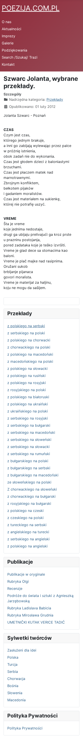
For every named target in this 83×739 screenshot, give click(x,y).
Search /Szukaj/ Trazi (19, 57)
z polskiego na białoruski (28, 397)
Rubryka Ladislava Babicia (29, 608)
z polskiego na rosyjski (26, 382)
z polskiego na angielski (27, 546)
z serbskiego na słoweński (29, 439)
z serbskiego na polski (26, 333)
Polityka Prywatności (24, 728)
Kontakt (8, 64)
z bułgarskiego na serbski (28, 468)
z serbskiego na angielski (28, 539)
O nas (6, 22)
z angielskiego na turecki (28, 532)
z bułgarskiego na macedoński (32, 475)
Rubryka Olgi (18, 581)
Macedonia (16, 700)
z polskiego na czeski (25, 510)
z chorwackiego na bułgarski (31, 496)
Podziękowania (14, 50)
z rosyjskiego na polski (26, 390)
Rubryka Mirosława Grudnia (30, 615)
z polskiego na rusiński (26, 375)
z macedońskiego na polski (30, 361)
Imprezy (8, 36)
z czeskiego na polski (25, 517)
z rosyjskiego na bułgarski (29, 503)
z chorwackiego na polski (28, 347)
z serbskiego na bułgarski (28, 425)
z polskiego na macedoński (30, 354)
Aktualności (11, 29)
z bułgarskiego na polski (27, 461)
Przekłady (54, 99)
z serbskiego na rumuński (28, 454)
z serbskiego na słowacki (28, 446)
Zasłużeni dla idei (21, 650)
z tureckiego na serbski (26, 525)
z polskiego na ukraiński (27, 404)
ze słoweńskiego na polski (29, 482)
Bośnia (12, 686)
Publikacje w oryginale (26, 574)
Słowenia (14, 693)
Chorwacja (16, 678)
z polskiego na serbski (26, 326)
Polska (12, 657)
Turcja (12, 664)
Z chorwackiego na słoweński (32, 489)
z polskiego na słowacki (27, 368)
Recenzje (14, 588)
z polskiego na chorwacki (28, 340)
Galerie (8, 43)
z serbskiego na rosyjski (27, 418)
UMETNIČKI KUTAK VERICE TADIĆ (36, 622)
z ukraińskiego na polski (27, 411)
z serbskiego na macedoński (31, 432)
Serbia (12, 671)
